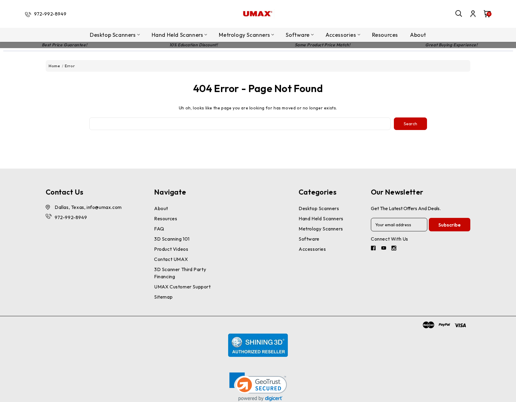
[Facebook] (374, 249)
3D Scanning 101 (172, 239)
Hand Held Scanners (177, 34)
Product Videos (171, 249)
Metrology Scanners (244, 34)
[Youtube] (384, 249)
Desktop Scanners (113, 34)
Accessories (340, 34)
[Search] (459, 13)
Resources (385, 34)
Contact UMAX (171, 259)
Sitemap (163, 297)
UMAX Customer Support (182, 287)
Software (298, 34)
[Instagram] (394, 249)
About (418, 34)
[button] (258, 387)
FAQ (159, 229)
